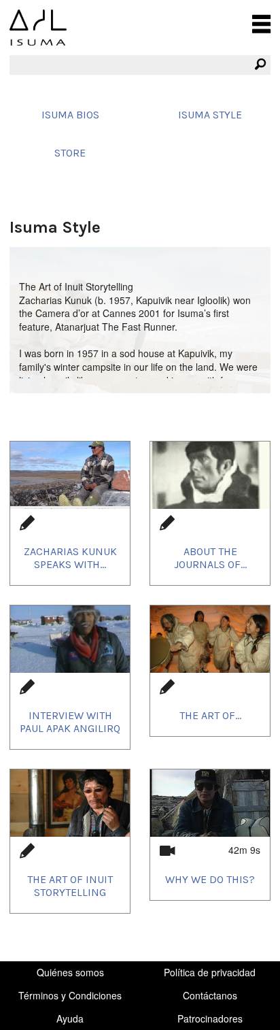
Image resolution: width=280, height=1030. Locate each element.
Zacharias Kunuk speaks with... (70, 558)
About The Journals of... (210, 558)
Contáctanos (210, 995)
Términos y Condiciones (70, 995)
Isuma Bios (70, 114)
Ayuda (70, 1018)
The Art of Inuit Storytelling (70, 886)
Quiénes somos (70, 972)
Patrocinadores (210, 1018)
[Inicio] (38, 28)
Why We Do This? (210, 879)
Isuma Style (210, 114)
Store (70, 152)
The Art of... (210, 715)
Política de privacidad (210, 972)
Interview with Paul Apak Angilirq (70, 722)
